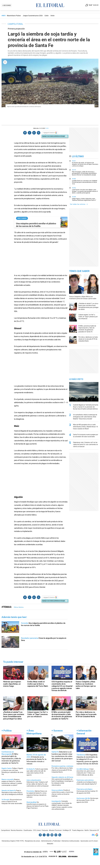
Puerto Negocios (77, 830)
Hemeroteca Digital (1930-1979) (13, 841)
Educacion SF (94, 830)
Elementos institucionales (70, 841)
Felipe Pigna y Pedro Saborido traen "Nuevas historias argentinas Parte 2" (84, 198)
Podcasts (45, 830)
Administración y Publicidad (50, 841)
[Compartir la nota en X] (29, 133)
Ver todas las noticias (77, 204)
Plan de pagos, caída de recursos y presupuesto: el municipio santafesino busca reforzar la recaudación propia (84, 172)
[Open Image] (5, 62)
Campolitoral (5, 830)
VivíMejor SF (66, 830)
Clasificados (27, 830)
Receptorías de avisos (32, 841)
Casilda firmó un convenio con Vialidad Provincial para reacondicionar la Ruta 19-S (84, 181)
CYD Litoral (37, 830)
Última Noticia (19, 607)
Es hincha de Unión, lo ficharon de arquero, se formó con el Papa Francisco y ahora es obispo (85, 163)
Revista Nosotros (16, 830)
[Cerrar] (66, 136)
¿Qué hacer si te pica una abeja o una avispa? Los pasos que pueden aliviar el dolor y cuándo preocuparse (85, 190)
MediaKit (50, 844)
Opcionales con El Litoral (89, 841)
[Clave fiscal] (95, 855)
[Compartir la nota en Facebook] (25, 133)
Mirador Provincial (55, 830)
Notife (86, 830)
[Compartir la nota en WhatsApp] (34, 133)
